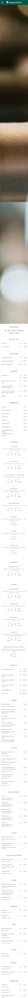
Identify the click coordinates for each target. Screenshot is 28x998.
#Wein (9, 330)
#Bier (5, 330)
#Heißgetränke (21, 330)
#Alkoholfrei (14, 330)
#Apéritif (17, 333)
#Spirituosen (11, 333)
